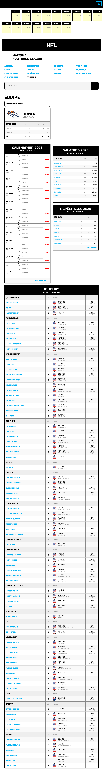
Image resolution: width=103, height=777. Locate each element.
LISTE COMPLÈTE (91, 200)
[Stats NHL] (7, 57)
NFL (51, 45)
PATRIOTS (25, 268)
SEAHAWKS (25, 194)
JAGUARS (25, 163)
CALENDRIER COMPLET (40, 280)
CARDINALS (25, 206)
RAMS (23, 171)
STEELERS (25, 229)
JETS (23, 245)
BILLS (23, 256)
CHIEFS (24, 159)
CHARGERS (25, 190)
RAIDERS (24, 217)
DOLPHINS (25, 233)
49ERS (24, 182)
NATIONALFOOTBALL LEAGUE (27, 57)
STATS (47, 159)
